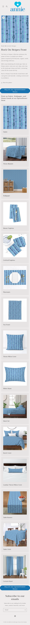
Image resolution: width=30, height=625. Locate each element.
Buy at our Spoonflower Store (15, 91)
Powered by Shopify (22, 622)
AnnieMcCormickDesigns (12, 622)
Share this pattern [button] (7, 82)
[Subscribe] (25, 610)
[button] (3, 6)
